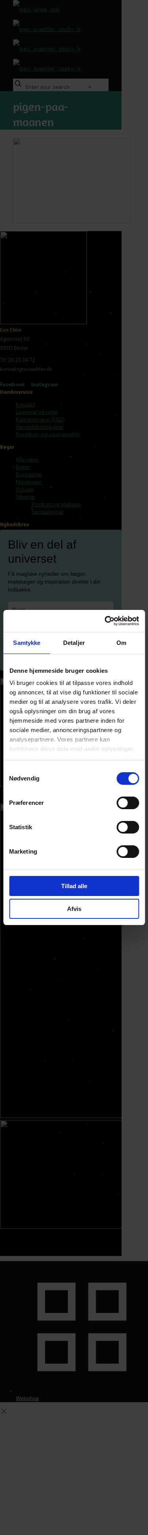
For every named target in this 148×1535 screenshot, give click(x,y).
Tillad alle (74, 886)
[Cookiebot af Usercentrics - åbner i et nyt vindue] (105, 621)
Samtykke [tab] (26, 642)
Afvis (74, 908)
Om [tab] (121, 642)
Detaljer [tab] (74, 642)
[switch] (127, 803)
